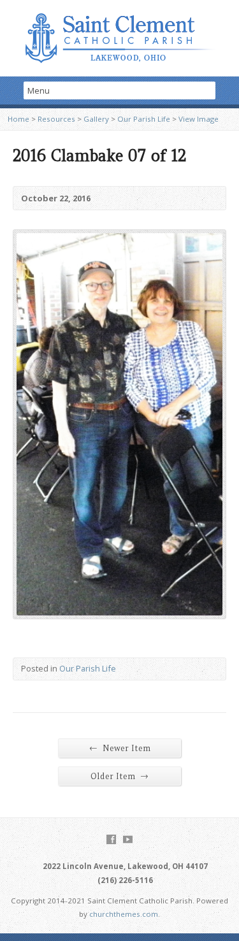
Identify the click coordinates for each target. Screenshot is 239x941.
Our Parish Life (143, 119)
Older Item (119, 776)
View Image (198, 119)
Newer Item (119, 748)
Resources (56, 119)
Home (18, 119)
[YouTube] (128, 839)
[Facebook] (111, 839)
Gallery (96, 119)
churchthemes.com (123, 914)
